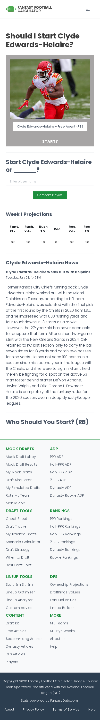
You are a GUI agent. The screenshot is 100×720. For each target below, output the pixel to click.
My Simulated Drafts (23, 487)
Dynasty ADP (61, 487)
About (9, 709)
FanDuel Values (63, 600)
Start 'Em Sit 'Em (19, 584)
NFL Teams (59, 623)
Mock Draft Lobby (21, 456)
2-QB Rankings (62, 541)
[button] (88, 9)
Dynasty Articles (19, 646)
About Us (58, 638)
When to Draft (17, 557)
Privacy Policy (33, 709)
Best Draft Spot (19, 565)
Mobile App (15, 503)
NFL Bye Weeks (62, 631)
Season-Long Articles (24, 638)
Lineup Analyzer (19, 600)
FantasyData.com (64, 700)
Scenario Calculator (23, 541)
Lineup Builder (62, 607)
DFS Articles (15, 654)
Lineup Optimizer (20, 592)
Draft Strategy (18, 549)
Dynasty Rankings (65, 549)
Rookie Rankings (64, 557)
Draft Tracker (17, 526)
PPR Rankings (61, 518)
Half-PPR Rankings (65, 526)
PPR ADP (56, 456)
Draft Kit (12, 623)
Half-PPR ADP (60, 464)
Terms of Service (66, 709)
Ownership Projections (69, 584)
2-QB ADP (58, 479)
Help (54, 646)
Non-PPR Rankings (65, 534)
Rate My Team (18, 495)
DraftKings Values (65, 592)
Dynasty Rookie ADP (67, 495)
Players (12, 661)
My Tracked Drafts (21, 534)
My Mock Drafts (19, 472)
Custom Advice (19, 607)
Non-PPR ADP (61, 472)
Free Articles (16, 631)
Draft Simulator (19, 479)
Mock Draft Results (21, 464)
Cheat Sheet (16, 518)
